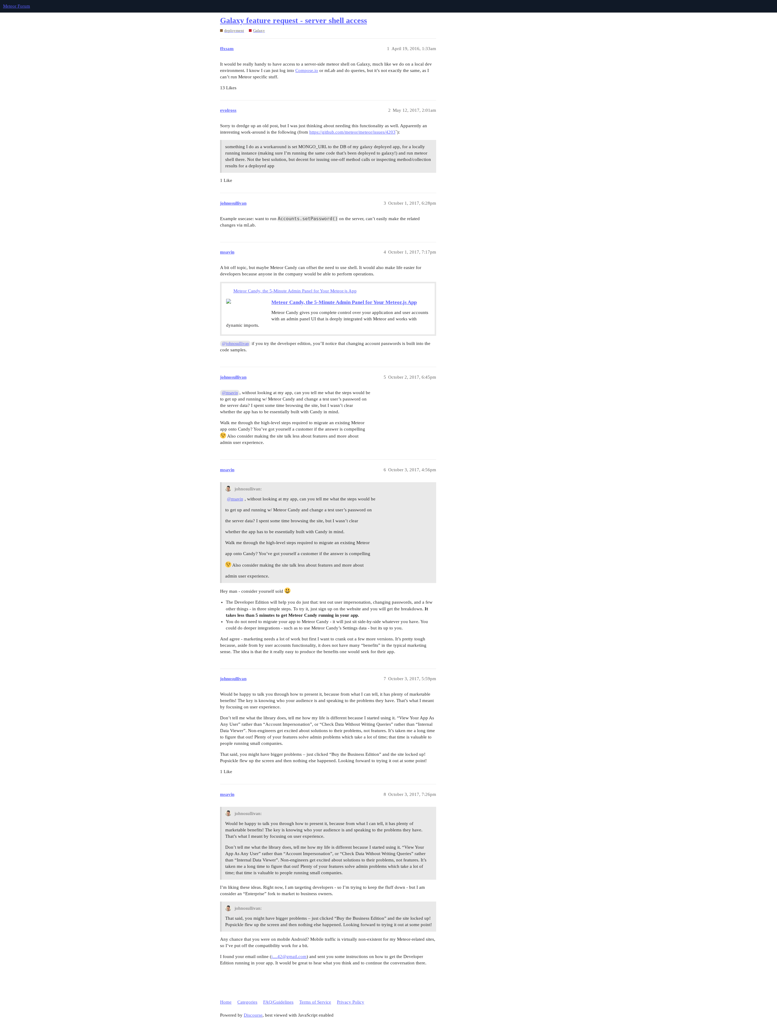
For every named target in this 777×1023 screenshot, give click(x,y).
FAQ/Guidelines (278, 1002)
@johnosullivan (235, 343)
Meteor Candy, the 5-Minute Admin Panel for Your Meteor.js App (295, 290)
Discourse (253, 1015)
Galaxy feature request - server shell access (293, 20)
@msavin (230, 392)
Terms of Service (315, 1002)
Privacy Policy (350, 1002)
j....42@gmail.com (289, 956)
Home (226, 1002)
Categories (247, 1002)
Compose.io (306, 70)
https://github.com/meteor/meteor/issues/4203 (352, 132)
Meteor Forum (16, 6)
